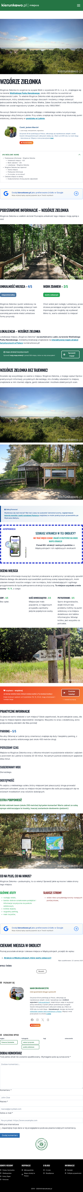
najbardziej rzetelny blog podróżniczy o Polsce (45, 1011)
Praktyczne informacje (15, 172)
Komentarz (6, 1090)
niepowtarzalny (8, 295)
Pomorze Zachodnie (8, 1042)
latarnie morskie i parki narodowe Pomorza (21, 515)
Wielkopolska (6, 1173)
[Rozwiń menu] (78, 5)
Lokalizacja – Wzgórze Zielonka (18, 165)
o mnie (48, 1014)
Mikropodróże (29, 1170)
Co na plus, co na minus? (16, 174)
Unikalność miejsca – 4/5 (16, 160)
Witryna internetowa (9, 1124)
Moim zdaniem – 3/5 (15, 163)
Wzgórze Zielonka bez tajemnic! (16, 167)
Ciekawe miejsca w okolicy (14, 176)
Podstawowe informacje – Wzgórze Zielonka (20, 158)
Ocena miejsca (13, 170)
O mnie (48, 1170)
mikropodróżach (44, 1002)
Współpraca (50, 1173)
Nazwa (4, 1101)
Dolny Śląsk (6, 1176)
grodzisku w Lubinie (35, 118)
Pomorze (5, 1179)
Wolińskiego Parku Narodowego (25, 93)
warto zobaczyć (51, 295)
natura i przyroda (28, 1042)
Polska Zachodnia (8, 1170)
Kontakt (70, 1170)
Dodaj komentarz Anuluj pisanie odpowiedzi (23, 179)
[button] (69, 699)
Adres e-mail (6, 1113)
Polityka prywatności (74, 1173)
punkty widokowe (28, 1047)
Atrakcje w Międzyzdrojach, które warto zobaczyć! (27, 958)
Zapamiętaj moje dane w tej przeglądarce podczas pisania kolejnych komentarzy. (39, 1128)
